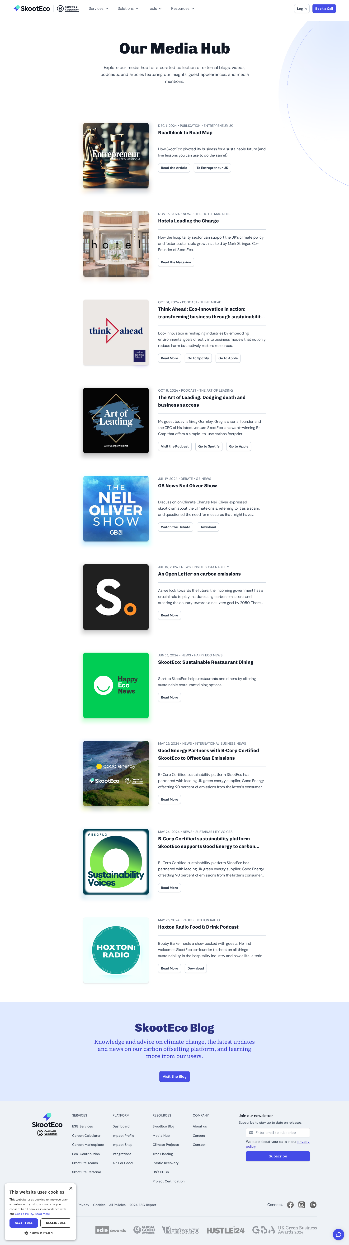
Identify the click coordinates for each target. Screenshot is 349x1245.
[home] (46, 8)
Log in (302, 8)
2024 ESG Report (142, 1205)
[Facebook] (290, 1205)
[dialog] (40, 1211)
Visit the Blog (175, 1076)
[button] (11, 2)
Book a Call (324, 8)
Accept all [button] (24, 1223)
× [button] (70, 1188)
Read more (42, 1214)
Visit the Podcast (175, 446)
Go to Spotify (198, 358)
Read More (169, 358)
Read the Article (174, 168)
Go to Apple (228, 358)
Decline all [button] (56, 1223)
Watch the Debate (175, 527)
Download (208, 527)
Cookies (99, 1205)
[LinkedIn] (313, 1205)
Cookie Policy (24, 1214)
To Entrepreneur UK (212, 168)
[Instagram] (302, 1205)
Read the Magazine (176, 262)
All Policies (117, 1205)
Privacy (83, 1205)
